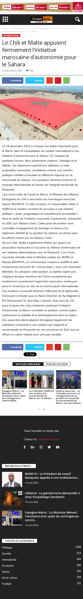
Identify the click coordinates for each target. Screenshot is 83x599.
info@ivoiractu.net (48, 439)
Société (6, 553)
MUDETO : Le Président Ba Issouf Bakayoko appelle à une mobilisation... (52, 475)
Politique (7, 547)
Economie (8, 565)
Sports (6, 571)
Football (6, 583)
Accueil (5, 28)
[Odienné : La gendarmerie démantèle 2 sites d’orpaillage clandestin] (12, 498)
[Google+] (34, 447)
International (18, 28)
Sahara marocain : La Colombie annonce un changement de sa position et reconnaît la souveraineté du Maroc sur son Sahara (68, 396)
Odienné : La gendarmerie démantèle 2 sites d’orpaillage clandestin (52, 495)
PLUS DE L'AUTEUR (57, 364)
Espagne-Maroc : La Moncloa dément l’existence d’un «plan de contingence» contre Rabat (14, 395)
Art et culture (9, 577)
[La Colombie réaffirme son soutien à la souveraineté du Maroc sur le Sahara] (41, 379)
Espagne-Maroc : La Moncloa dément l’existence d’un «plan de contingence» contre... (52, 516)
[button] (76, 19)
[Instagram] (42, 447)
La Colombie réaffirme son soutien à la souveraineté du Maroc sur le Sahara (41, 394)
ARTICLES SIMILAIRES (28, 364)
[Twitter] (50, 447)
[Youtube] (58, 447)
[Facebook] (25, 447)
